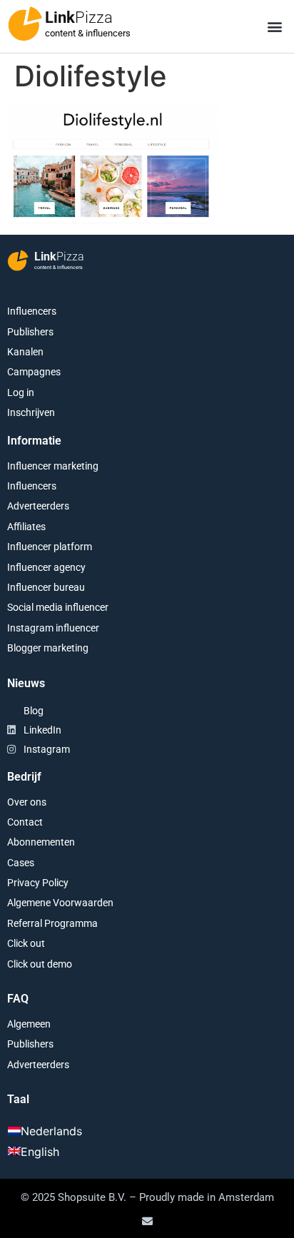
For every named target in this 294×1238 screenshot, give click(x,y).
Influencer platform (49, 546)
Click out (26, 943)
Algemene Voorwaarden (60, 902)
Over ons (26, 802)
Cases (20, 862)
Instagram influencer (53, 628)
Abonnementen (41, 842)
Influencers (31, 311)
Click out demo (39, 964)
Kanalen (25, 351)
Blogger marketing (47, 648)
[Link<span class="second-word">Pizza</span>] (25, 23)
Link (79, 17)
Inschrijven (31, 412)
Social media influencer (57, 607)
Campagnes (34, 371)
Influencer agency (46, 567)
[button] (275, 27)
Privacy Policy (38, 882)
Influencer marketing (52, 466)
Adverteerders (38, 506)
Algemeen (29, 1024)
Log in (20, 392)
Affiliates (26, 526)
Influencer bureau (46, 587)
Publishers (30, 332)
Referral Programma (52, 923)
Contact (25, 822)
